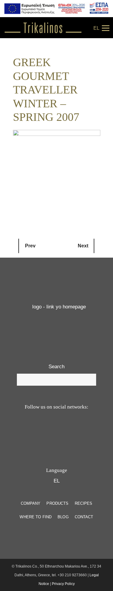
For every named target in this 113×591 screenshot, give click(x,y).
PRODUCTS (57, 503)
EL (96, 28)
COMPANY (31, 503)
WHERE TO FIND (36, 517)
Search (56, 366)
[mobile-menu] (104, 28)
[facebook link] (62, 430)
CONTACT (84, 517)
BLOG (63, 517)
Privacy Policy (63, 584)
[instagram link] (34, 430)
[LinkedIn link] (78, 430)
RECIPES (84, 503)
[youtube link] (48, 430)
